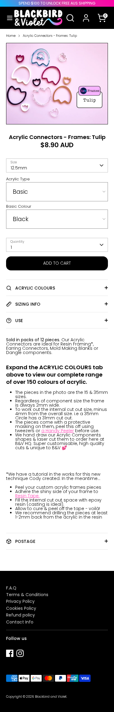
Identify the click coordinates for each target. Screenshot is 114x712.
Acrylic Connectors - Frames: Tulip (50, 36)
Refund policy (20, 615)
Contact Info (19, 622)
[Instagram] (20, 653)
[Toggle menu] (7, 18)
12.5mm (19, 168)
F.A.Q (11, 588)
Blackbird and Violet (51, 696)
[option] (57, 83)
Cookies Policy (21, 608)
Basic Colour (18, 206)
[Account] (86, 14)
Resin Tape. (27, 496)
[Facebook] (9, 653)
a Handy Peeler (57, 431)
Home (11, 36)
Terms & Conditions (27, 595)
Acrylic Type (18, 179)
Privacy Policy (20, 601)
